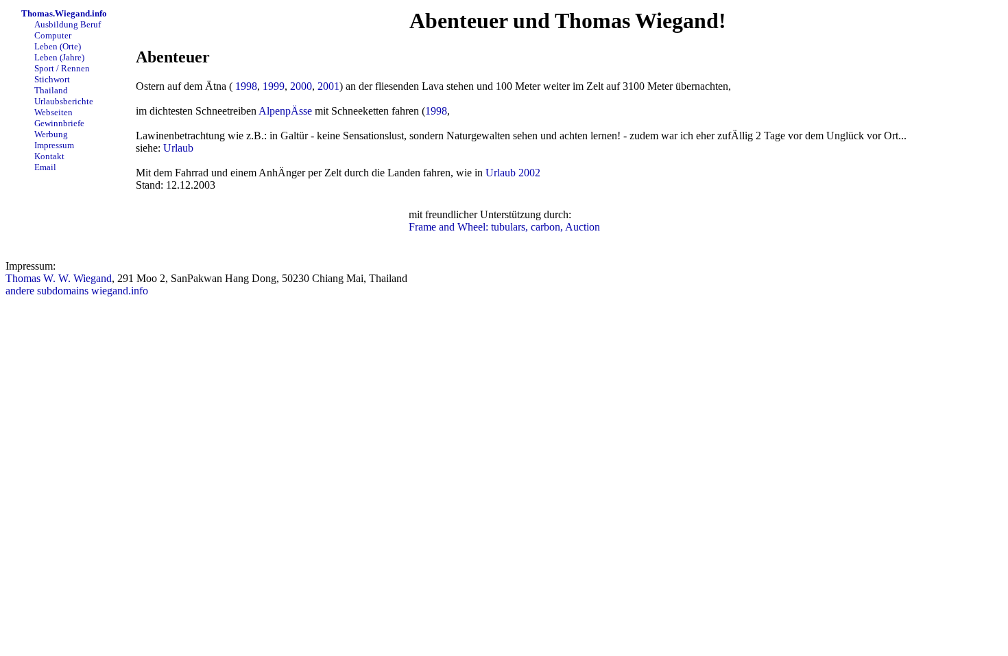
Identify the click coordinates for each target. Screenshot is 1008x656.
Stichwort (51, 79)
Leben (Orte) (56, 46)
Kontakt (48, 156)
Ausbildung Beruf (66, 24)
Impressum (53, 145)
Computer (51, 35)
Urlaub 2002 (512, 172)
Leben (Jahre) (58, 57)
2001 (328, 86)
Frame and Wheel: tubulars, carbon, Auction (504, 227)
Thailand (50, 90)
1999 (274, 86)
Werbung (50, 134)
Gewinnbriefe (58, 123)
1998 (246, 86)
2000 (301, 86)
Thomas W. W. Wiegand (58, 278)
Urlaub (178, 148)
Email (44, 167)
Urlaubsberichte (62, 101)
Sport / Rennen (61, 68)
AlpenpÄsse (285, 111)
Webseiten (52, 112)
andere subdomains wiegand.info (76, 290)
